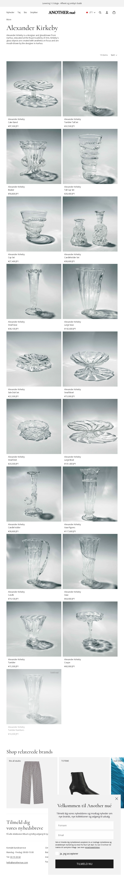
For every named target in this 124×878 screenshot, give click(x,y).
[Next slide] (114, 782)
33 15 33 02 (15, 857)
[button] (114, 55)
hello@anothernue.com (17, 862)
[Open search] (100, 12)
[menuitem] (8, 19)
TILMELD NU (85, 864)
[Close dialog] (116, 798)
